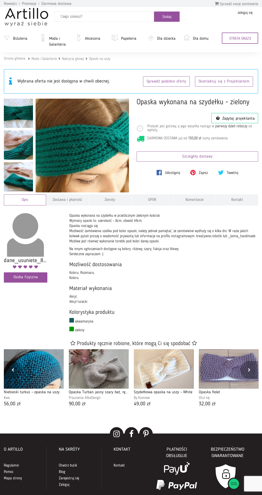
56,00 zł (12, 404)
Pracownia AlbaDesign (85, 398)
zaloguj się (245, 13)
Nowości (10, 4)
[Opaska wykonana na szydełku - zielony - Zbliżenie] (18, 145)
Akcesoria (92, 39)
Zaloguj (64, 485)
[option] (34, 378)
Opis (25, 200)
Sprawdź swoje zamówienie (238, 4)
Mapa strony (13, 478)
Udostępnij (172, 173)
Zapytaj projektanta (238, 119)
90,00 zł (77, 404)
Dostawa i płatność (67, 200)
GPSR (152, 200)
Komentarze (194, 200)
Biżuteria (20, 39)
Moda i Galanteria (57, 42)
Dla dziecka (166, 39)
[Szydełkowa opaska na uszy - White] (164, 368)
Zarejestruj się (69, 478)
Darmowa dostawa (56, 4)
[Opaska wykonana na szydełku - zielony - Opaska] (18, 113)
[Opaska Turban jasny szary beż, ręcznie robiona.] (99, 368)
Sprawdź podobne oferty (166, 82)
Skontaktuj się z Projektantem (224, 82)
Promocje (29, 4)
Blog (62, 472)
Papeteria (128, 39)
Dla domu (201, 39)
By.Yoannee (142, 398)
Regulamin (11, 465)
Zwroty (110, 200)
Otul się (204, 398)
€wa (7, 398)
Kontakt (237, 200)
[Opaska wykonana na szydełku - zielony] (82, 145)
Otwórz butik (68, 465)
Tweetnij (232, 173)
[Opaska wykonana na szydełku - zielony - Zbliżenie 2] (18, 176)
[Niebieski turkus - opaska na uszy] (34, 368)
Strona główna (14, 58)
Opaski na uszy (99, 59)
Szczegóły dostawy (197, 157)
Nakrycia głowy (73, 59)
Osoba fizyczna (26, 277)
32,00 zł (207, 404)
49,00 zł (142, 404)
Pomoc (9, 472)
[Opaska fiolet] (229, 368)
